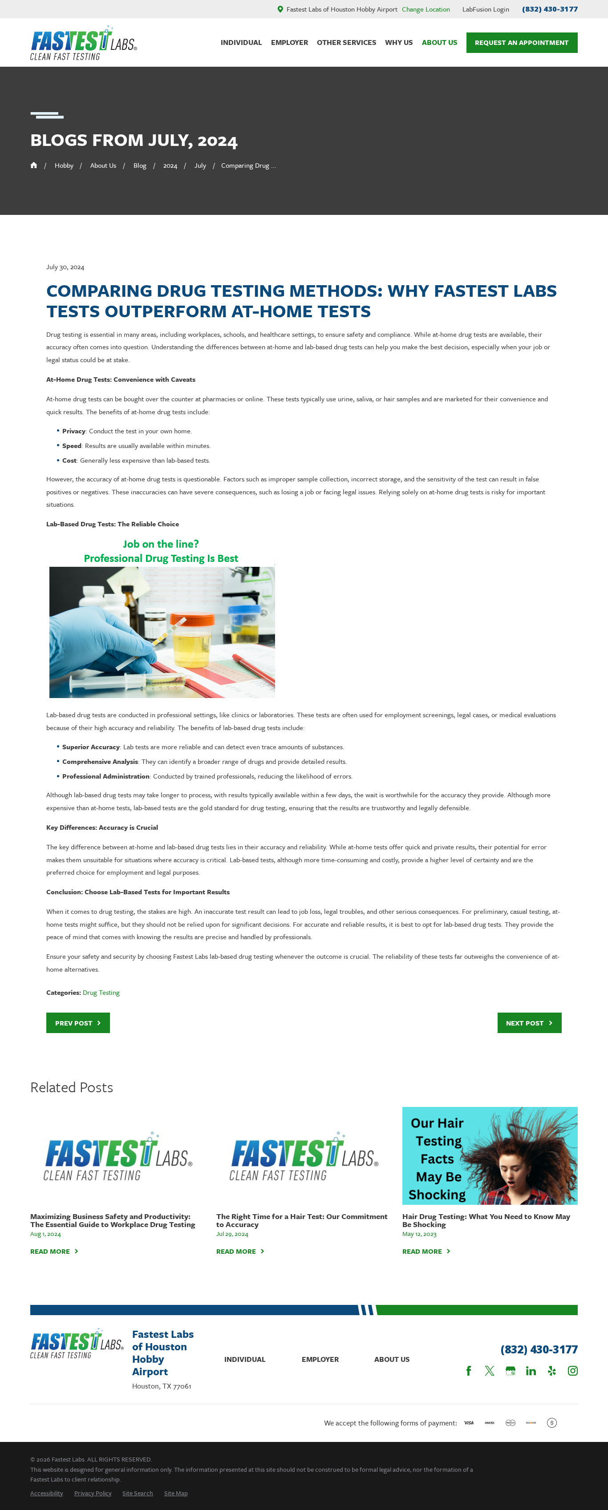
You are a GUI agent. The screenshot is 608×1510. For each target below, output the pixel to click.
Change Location (426, 9)
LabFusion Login (485, 9)
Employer (320, 1359)
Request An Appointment (522, 42)
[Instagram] (573, 1371)
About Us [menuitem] (440, 42)
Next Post (525, 1023)
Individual (245, 1359)
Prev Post (74, 1023)
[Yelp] (552, 1371)
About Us (392, 1359)
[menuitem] (46, 1493)
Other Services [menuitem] (347, 42)
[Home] (83, 42)
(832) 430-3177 (550, 9)
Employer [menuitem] (289, 42)
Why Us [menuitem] (399, 42)
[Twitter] (490, 1371)
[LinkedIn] (531, 1371)
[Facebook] (469, 1371)
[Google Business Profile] (510, 1371)
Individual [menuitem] (241, 42)
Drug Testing (101, 992)
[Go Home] (33, 165)
